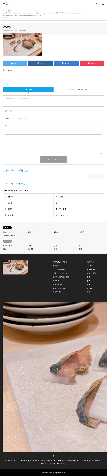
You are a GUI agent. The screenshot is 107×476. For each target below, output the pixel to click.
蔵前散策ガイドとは (60, 262)
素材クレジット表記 (60, 288)
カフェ (11, 196)
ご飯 (61, 196)
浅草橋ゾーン (58, 232)
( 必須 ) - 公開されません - (16, 118)
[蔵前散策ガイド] (6, 4)
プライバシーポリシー (61, 273)
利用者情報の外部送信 (61, 277)
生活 (80, 249)
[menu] (103, 4)
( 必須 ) (9, 111)
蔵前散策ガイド (47, 473)
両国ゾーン (32, 232)
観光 (10, 209)
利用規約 (56, 266)
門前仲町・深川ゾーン (10, 235)
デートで (62, 209)
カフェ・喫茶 (7, 246)
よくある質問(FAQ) (59, 269)
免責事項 (56, 281)
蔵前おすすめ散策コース (18, 190)
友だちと (12, 215)
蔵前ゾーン (6, 232)
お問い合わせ (57, 284)
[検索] (97, 4)
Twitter (53, 456)
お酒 (10, 203)
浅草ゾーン (83, 232)
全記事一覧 (57, 292)
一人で (62, 215)
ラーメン (62, 203)
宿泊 (55, 249)
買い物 (30, 249)
